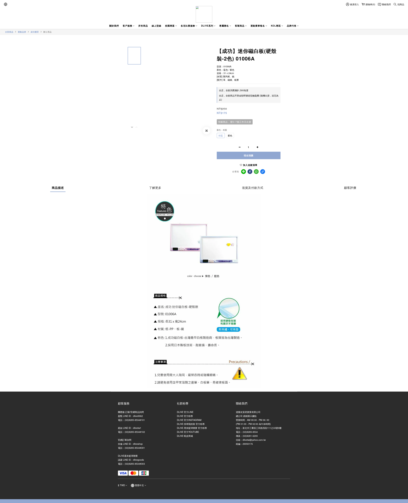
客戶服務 (127, 25)
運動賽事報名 (258, 25)
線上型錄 (156, 25)
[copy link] (262, 171)
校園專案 (170, 25)
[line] (243, 171)
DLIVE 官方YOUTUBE (188, 431)
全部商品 (9, 31)
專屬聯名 (224, 25)
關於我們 (114, 25)
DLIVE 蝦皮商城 (185, 435)
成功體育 (35, 31)
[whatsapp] (256, 171)
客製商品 (239, 25)
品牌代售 (291, 25)
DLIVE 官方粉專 (185, 416)
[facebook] (250, 171)
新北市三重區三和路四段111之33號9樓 (262, 427)
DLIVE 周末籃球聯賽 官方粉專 (192, 427)
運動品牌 (22, 31)
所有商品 (143, 25)
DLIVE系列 (207, 25)
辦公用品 (47, 31)
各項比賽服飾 (188, 25)
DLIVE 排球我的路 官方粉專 (191, 423)
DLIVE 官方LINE (185, 412)
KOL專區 (276, 25)
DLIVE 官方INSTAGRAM (189, 420)
